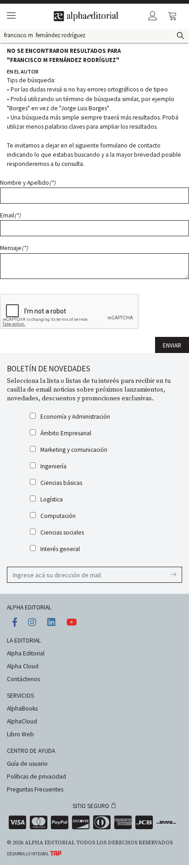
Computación (58, 516)
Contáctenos (23, 679)
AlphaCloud (22, 721)
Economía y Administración (75, 417)
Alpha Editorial (25, 653)
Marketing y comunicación (73, 450)
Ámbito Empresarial (65, 433)
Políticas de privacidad (36, 776)
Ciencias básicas (61, 483)
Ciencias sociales (62, 532)
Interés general (60, 549)
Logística (51, 499)
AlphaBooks (22, 708)
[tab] (10, 16)
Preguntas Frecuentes (35, 789)
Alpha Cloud (23, 666)
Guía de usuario (27, 764)
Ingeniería (53, 466)
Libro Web (20, 734)
